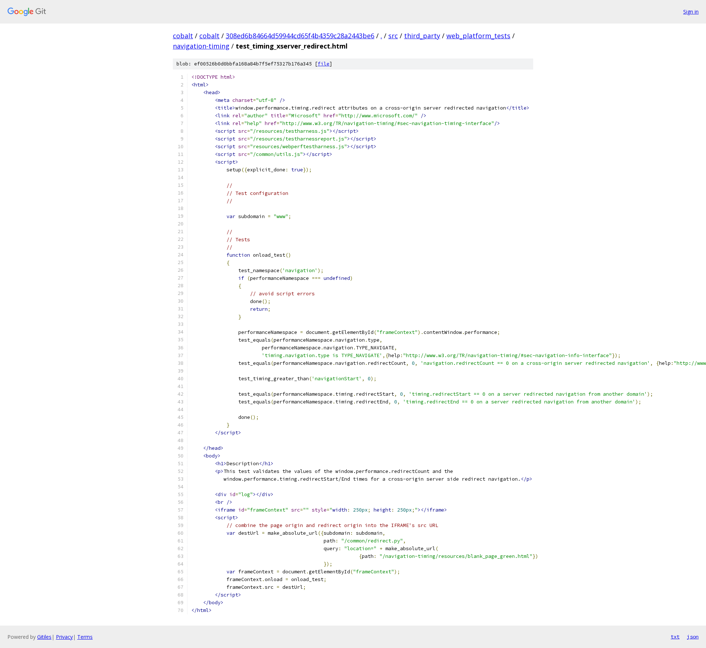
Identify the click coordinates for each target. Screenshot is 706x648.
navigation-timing (201, 46)
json (693, 636)
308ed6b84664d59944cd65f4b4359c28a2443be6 (300, 35)
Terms (85, 636)
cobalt (183, 35)
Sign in (691, 11)
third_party (422, 35)
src (393, 35)
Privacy (64, 636)
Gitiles (44, 636)
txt (675, 636)
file (323, 64)
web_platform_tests (478, 35)
